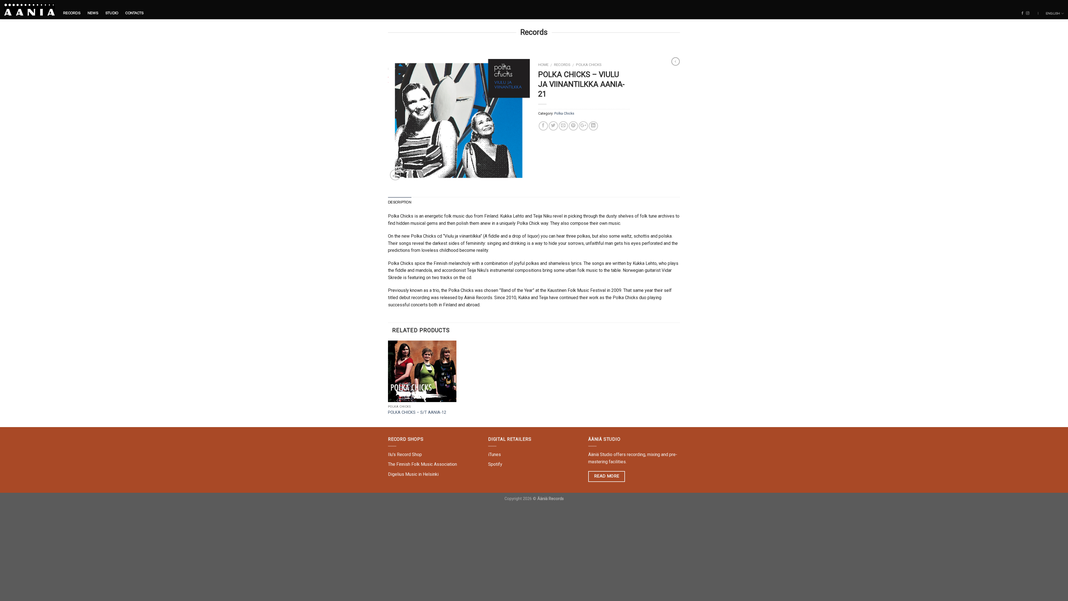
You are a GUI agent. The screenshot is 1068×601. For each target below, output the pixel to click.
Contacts (134, 13)
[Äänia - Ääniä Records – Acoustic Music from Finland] (29, 10)
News (93, 13)
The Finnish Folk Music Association (422, 464)
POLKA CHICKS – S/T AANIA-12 (417, 412)
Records (71, 13)
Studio (111, 13)
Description (399, 202)
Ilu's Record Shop (405, 454)
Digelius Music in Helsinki (413, 474)
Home (543, 64)
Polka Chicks (589, 64)
